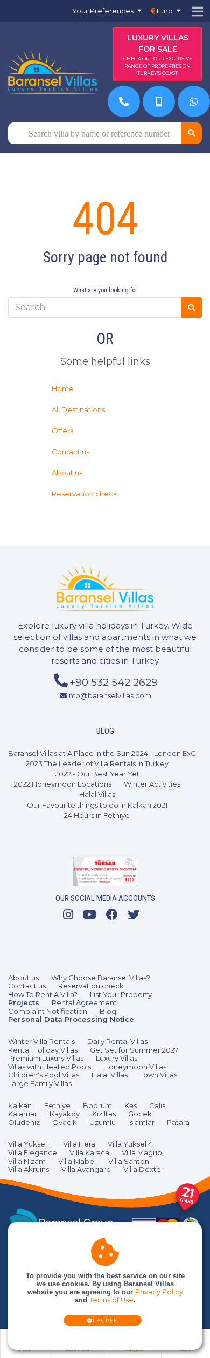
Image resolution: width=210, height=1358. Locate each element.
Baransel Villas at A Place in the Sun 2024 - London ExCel (105, 753)
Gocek (140, 1113)
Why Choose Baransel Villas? (100, 977)
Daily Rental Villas (117, 1041)
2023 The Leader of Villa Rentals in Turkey (97, 763)
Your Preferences (103, 10)
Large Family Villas (40, 1083)
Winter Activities (152, 784)
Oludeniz (24, 1122)
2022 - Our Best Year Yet (97, 773)
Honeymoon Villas (134, 1066)
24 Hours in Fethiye (97, 815)
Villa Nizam (27, 1161)
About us (67, 472)
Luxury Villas (116, 1058)
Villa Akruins (28, 1169)
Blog (108, 1011)
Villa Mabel (77, 1161)
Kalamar (22, 1113)
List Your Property (121, 994)
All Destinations (78, 409)
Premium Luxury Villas (45, 1058)
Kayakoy (65, 1113)
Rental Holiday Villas (43, 1050)
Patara (178, 1122)
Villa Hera (79, 1143)
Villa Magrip (142, 1152)
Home (63, 388)
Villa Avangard (86, 1169)
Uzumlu (102, 1122)
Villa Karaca (89, 1152)
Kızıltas (104, 1113)
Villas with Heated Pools (49, 1066)
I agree (105, 1320)
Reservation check (84, 493)
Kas (130, 1105)
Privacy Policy (159, 1292)
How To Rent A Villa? (43, 994)
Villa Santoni (129, 1161)
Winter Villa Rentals (41, 1041)
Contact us (70, 451)
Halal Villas (97, 794)
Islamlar (141, 1122)
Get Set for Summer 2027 (134, 1050)
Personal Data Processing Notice (71, 1019)
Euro (164, 10)
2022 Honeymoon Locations (62, 784)
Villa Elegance (32, 1152)
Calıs (157, 1105)
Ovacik (64, 1122)
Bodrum (97, 1105)
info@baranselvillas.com (109, 695)
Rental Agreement (84, 1002)
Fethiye (57, 1105)
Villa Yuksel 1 (29, 1143)
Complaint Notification (47, 1011)
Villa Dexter (143, 1169)
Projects (23, 1002)
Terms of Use (111, 1300)
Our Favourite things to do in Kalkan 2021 (97, 805)
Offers (62, 430)
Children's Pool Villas (43, 1074)
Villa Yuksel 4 (130, 1143)
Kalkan (20, 1105)
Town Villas (158, 1074)
